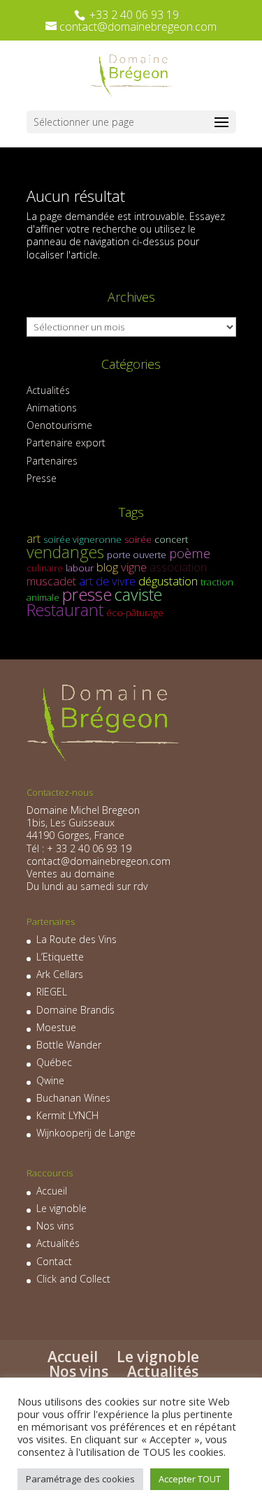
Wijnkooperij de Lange (86, 1132)
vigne (134, 567)
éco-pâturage (134, 612)
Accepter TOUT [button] (190, 1479)
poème (189, 553)
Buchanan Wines (73, 1097)
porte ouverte (136, 554)
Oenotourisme (59, 425)
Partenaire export (66, 442)
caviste (138, 594)
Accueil (51, 1190)
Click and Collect (73, 1278)
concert (171, 539)
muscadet (51, 581)
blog (107, 567)
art (34, 538)
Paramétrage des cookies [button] (80, 1479)
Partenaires (52, 460)
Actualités (48, 390)
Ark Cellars (59, 974)
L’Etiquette (60, 956)
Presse (42, 478)
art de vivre (107, 581)
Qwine (50, 1080)
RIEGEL (51, 991)
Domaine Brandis (75, 1009)
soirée (138, 539)
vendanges (65, 552)
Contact (54, 1261)
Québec (54, 1062)
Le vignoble (61, 1208)
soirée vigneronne (82, 539)
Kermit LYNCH (67, 1115)
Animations (52, 407)
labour (80, 568)
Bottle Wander (68, 1044)
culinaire (45, 568)
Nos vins (55, 1225)
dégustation (168, 581)
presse (87, 594)
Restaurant (65, 610)
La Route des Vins (76, 939)
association (178, 567)
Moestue (56, 1027)
